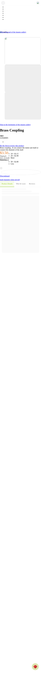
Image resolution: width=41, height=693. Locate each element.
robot (12, 180)
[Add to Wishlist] (21, 172)
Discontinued (5, 176)
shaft (2, 180)
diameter (7, 180)
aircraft (17, 180)
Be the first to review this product (12, 146)
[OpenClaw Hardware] (35, 666)
